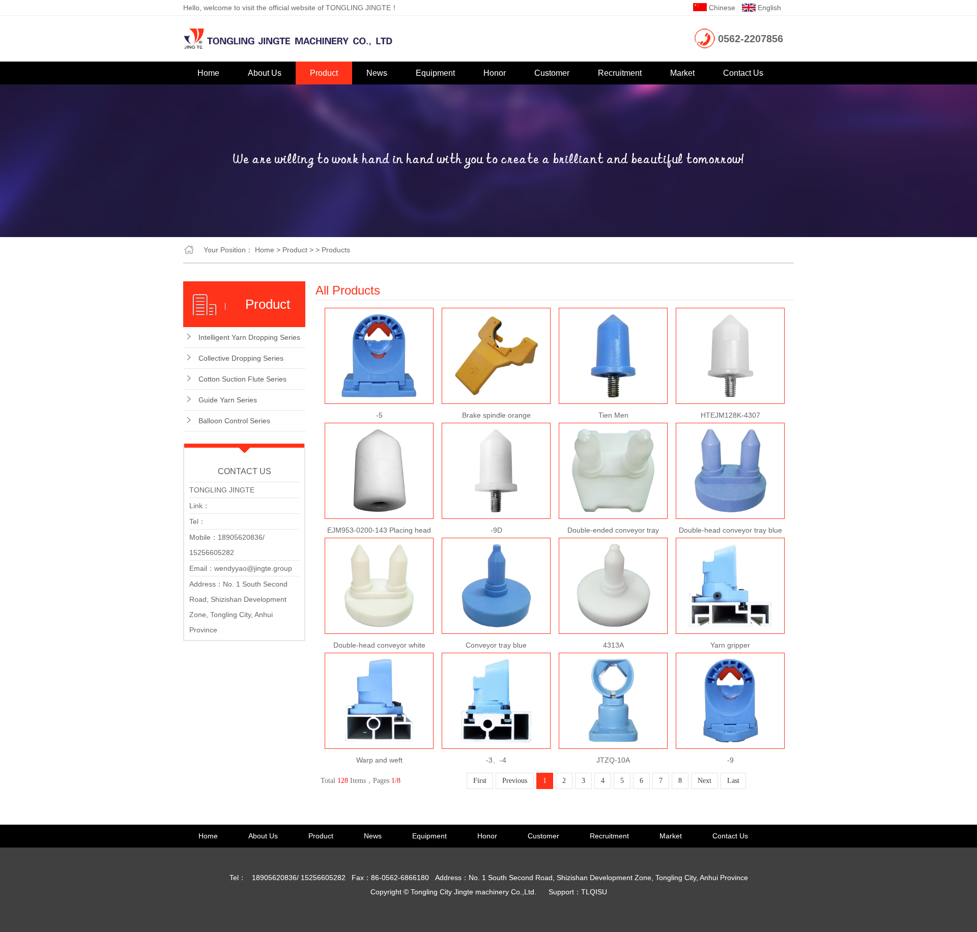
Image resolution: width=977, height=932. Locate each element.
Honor (494, 73)
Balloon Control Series (234, 421)
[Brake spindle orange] (496, 315)
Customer (551, 73)
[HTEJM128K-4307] (730, 315)
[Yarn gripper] (730, 545)
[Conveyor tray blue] (496, 545)
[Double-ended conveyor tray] (613, 430)
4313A (613, 645)
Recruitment (620, 73)
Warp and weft (379, 760)
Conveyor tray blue (496, 645)
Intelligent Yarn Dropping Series (249, 337)
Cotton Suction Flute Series (242, 379)
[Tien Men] (613, 315)
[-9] (730, 660)
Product (324, 73)
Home (208, 73)
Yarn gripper (730, 645)
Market (682, 73)
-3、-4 (496, 760)
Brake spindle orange (496, 415)
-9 (730, 760)
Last (733, 780)
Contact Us (743, 73)
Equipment (435, 73)
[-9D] (496, 430)
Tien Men (613, 415)
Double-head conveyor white (379, 645)
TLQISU (594, 892)
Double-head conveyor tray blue (730, 530)
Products (336, 250)
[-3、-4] (496, 660)
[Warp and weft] (379, 660)
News (376, 73)
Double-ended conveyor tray (613, 530)
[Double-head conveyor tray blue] (730, 430)
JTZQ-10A (613, 760)
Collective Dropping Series (240, 358)
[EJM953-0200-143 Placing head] (379, 430)
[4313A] (613, 545)
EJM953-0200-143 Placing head (379, 530)
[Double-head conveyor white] (379, 545)
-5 (379, 415)
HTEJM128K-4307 (730, 415)
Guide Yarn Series (227, 400)
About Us (264, 73)
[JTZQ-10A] (613, 660)
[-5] (379, 315)
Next (704, 780)
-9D (496, 530)
